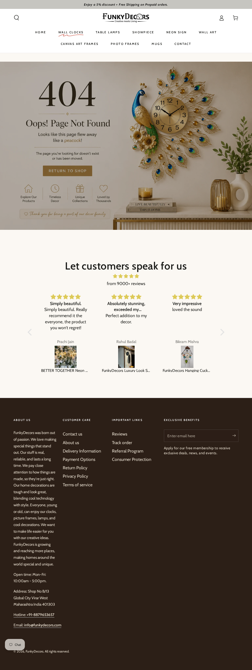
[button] (17, 18)
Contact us (72, 433)
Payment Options (79, 459)
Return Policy (75, 467)
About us (71, 442)
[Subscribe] (235, 435)
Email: (37, 625)
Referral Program (127, 450)
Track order (122, 442)
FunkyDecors (34, 651)
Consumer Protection (131, 459)
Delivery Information (82, 450)
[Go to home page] (126, 18)
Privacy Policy (75, 476)
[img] (126, 276)
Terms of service (78, 484)
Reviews (119, 433)
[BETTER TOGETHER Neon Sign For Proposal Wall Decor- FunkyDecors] (65, 357)
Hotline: (34, 614)
